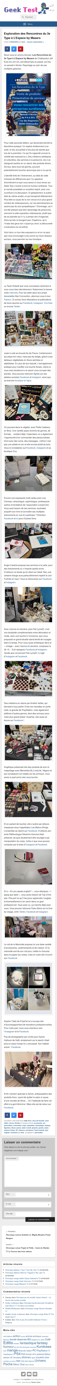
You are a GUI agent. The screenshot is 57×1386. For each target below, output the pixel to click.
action (16, 1336)
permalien (39, 1132)
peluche (35, 1128)
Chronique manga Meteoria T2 (16, 1284)
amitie (23, 1336)
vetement (13, 1132)
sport (33, 1357)
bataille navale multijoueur (15, 1314)
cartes (42, 1340)
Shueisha (17, 1357)
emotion (16, 1343)
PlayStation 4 (43, 1350)
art (44, 1123)
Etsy (15, 451)
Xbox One (19, 1364)
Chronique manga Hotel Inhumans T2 (19, 1281)
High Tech (27, 1120)
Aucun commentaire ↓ (35, 42)
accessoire (38, 1123)
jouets (19, 1128)
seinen (6, 1357)
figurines (7, 1128)
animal (29, 1336)
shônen (26, 1357)
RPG (34, 1354)
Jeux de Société (38, 1120)
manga (12, 1349)
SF (17, 1130)
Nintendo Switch (25, 1350)
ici (17, 518)
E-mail (8, 1203)
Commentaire (11, 1158)
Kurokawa (44, 1346)
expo (24, 1125)
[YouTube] (29, 1374)
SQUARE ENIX (42, 1357)
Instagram (38, 302)
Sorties (17, 1123)
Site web (9, 1213)
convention (17, 1125)
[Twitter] (23, 1374)
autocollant (8, 1125)
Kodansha (33, 1347)
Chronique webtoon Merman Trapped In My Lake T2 (25, 1272)
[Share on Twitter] (14, 51)
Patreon (7, 299)
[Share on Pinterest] (20, 51)
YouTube (48, 302)
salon (46, 1128)
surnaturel (29, 1130)
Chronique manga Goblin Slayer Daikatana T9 (22, 1278)
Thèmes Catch (35, 1382)
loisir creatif (26, 1128)
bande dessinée (18, 1339)
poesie (41, 1128)
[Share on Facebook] (7, 51)
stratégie (6, 1361)
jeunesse (26, 1347)
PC (34, 1350)
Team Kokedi (39, 1130)
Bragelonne (35, 1340)
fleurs (13, 1128)
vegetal (7, 1132)
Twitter (17, 306)
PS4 (17, 1353)
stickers (22, 1130)
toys (46, 1130)
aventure (45, 1336)
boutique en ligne (23, 380)
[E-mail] (35, 1374)
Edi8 (48, 1339)
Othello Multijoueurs (13, 1308)
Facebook (27, 302)
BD (29, 1339)
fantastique (39, 1125)
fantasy (47, 1125)
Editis (8, 1342)
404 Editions (7, 1336)
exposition (31, 1125)
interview (13, 292)
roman (29, 1354)
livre (4, 1351)
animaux (37, 1336)
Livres (11, 1123)
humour (8, 1346)
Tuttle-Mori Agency (27, 1361)
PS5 (23, 1354)
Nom (8, 1194)
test (18, 1360)
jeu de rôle (18, 1347)
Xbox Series (29, 1365)
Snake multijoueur (12, 1303)
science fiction (9, 1130)
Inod (23, 42)
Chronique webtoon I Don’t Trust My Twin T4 (22, 1270)
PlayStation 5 (8, 1354)
